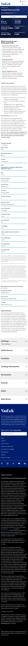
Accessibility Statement (7, 449)
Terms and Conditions (7, 446)
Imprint (3, 454)
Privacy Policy (5, 443)
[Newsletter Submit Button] (26, 434)
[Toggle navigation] (26, 4)
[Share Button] (23, 4)
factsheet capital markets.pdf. (10, 331)
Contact (3, 440)
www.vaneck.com (5, 530)
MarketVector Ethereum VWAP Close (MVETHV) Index (11, 168)
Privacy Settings (5, 457)
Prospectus (10, 529)
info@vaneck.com (5, 623)
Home (2, 438)
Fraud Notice (4, 452)
